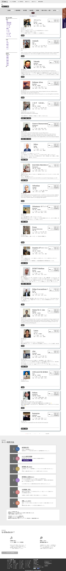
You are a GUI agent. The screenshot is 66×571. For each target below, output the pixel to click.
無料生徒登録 (40, 1)
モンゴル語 (27, 565)
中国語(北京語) (8, 22)
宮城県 (7, 60)
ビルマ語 (14, 568)
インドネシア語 (28, 560)
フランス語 (8, 27)
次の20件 (47, 433)
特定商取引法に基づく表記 (38, 567)
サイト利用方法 (20, 1)
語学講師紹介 (46, 562)
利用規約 (35, 563)
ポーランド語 (9, 567)
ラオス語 (20, 567)
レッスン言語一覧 (10, 559)
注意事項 (46, 565)
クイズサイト (46, 564)
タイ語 (8, 568)
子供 (7, 41)
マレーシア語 (27, 567)
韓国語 (7, 28)
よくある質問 (36, 564)
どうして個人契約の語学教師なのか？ (10, 552)
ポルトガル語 (8, 33)
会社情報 (35, 560)
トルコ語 (20, 565)
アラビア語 (15, 564)
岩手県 (7, 58)
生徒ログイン (27, 1)
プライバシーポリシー (38, 565)
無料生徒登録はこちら (27, 460)
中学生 (7, 42)
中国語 (14, 560)
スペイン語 (8, 25)
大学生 (7, 45)
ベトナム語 (9, 565)
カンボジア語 (27, 563)
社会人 (7, 47)
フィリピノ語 (27, 562)
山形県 (7, 63)
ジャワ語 (14, 565)
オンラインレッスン (48, 560)
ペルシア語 (27, 564)
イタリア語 (8, 34)
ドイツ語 (7, 31)
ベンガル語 (21, 564)
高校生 (7, 44)
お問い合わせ (36, 562)
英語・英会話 (9, 560)
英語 (7, 20)
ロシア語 (7, 30)
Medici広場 (36, 559)
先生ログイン (34, 1)
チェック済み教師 (13, 1)
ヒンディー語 (8, 36)
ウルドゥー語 (21, 568)
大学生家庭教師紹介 (48, 563)
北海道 (7, 55)
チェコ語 (14, 567)
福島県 (7, 65)
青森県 (7, 57)
